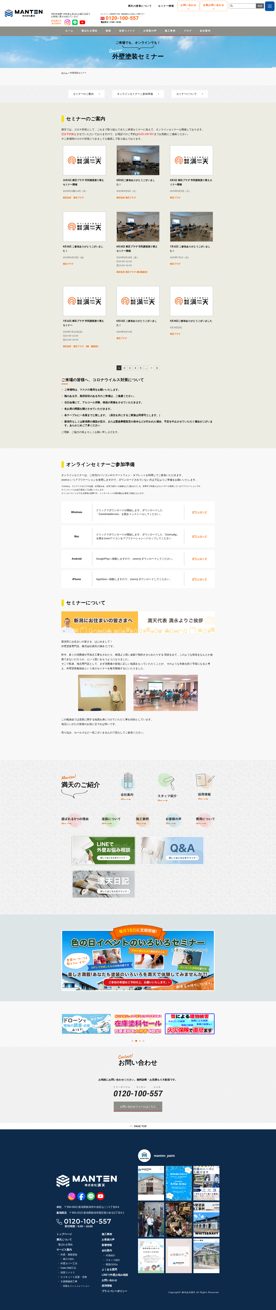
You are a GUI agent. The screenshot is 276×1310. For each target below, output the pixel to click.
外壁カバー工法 (69, 1263)
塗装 (108, 30)
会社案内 (205, 30)
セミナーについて (186, 94)
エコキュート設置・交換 (74, 1277)
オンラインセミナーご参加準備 (135, 94)
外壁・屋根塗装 (69, 1254)
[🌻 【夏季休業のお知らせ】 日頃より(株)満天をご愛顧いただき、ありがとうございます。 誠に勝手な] (179, 1183)
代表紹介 (110, 1255)
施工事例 (170, 30)
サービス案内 (64, 1249)
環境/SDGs (112, 1264)
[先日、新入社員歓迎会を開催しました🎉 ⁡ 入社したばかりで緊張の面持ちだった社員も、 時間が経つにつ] (179, 1219)
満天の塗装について (140, 5)
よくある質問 (109, 1269)
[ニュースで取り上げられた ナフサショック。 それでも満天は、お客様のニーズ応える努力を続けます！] (206, 1183)
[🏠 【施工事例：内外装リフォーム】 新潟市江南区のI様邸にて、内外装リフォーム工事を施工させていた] (206, 1256)
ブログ (188, 30)
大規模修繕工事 (69, 1281)
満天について (64, 1239)
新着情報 (107, 1245)
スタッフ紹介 (113, 1260)
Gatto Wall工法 (68, 1267)
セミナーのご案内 (83, 94)
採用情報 (107, 1285)
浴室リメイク (127, 30)
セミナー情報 (166, 5)
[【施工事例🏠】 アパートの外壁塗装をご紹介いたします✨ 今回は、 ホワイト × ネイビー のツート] (206, 1219)
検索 (260, 6)
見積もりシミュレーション (76, 1286)
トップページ (64, 1234)
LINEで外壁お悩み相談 (115, 1274)
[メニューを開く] (270, 6)
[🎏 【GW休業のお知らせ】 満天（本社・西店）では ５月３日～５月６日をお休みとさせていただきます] (151, 1256)
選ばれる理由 (89, 30)
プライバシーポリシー (114, 1291)
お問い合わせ (188, 5)
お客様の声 (150, 30)
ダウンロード (199, 512)
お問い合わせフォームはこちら (138, 1106)
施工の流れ (68, 1259)
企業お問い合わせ (213, 5)
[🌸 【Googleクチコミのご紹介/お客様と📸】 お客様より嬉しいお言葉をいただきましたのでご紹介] (179, 1256)
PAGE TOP (140, 1126)
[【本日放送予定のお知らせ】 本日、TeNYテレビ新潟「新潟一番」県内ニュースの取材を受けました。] (151, 1219)
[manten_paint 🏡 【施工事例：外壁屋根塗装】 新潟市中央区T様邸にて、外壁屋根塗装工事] (151, 1183)
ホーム (69, 30)
